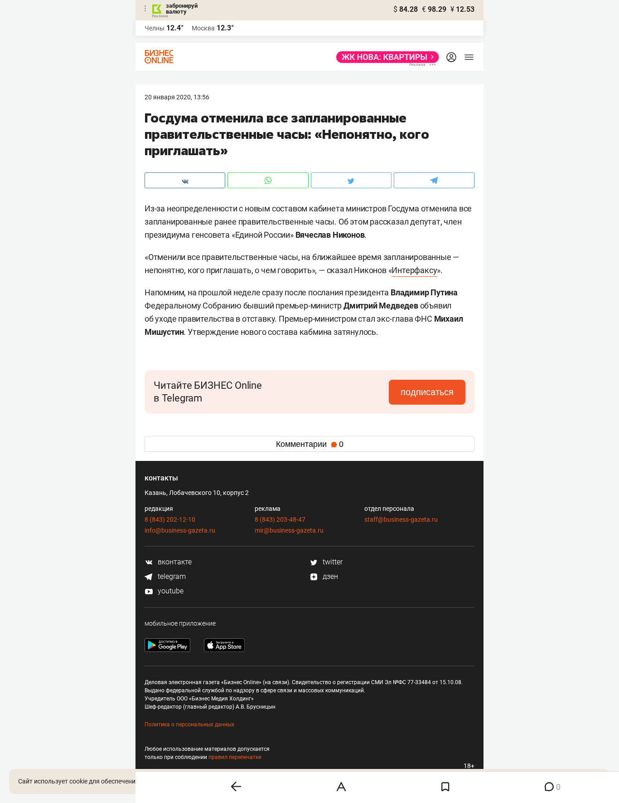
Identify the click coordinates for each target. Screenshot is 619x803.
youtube (170, 591)
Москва (203, 28)
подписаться (427, 392)
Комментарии (309, 444)
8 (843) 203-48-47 (280, 519)
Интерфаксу (414, 270)
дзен (329, 576)
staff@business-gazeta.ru (401, 519)
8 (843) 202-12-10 (170, 519)
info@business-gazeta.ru (180, 530)
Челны (154, 28)
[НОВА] (385, 57)
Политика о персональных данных (189, 724)
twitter (332, 562)
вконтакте (174, 562)
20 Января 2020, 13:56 (177, 97)
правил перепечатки (234, 757)
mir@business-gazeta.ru (289, 530)
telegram (171, 576)
